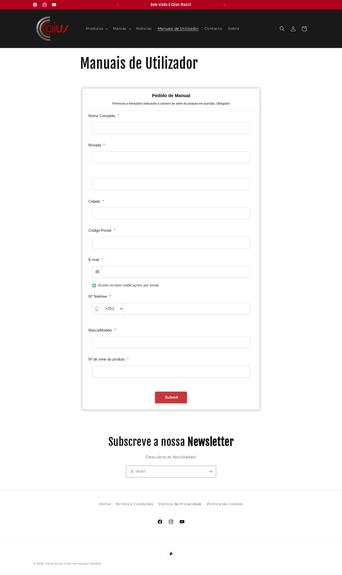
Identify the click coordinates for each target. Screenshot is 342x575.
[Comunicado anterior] (117, 5)
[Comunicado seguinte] (224, 5)
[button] (96, 28)
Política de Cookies (225, 504)
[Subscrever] (210, 471)
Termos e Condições (134, 504)
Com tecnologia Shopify (82, 563)
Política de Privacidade (180, 504)
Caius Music (55, 563)
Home (104, 504)
